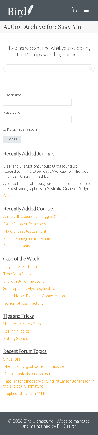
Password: (12, 112)
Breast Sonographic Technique (29, 238)
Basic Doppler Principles (24, 223)
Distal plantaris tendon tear (27, 373)
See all (9, 195)
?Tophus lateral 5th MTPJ (25, 393)
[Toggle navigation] (86, 10)
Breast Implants (16, 245)
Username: (12, 95)
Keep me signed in (22, 129)
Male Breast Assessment (24, 231)
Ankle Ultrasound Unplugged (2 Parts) (36, 216)
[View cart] (74, 9)
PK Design (66, 426)
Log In (12, 139)
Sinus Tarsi (12, 359)
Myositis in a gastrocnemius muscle (33, 366)
